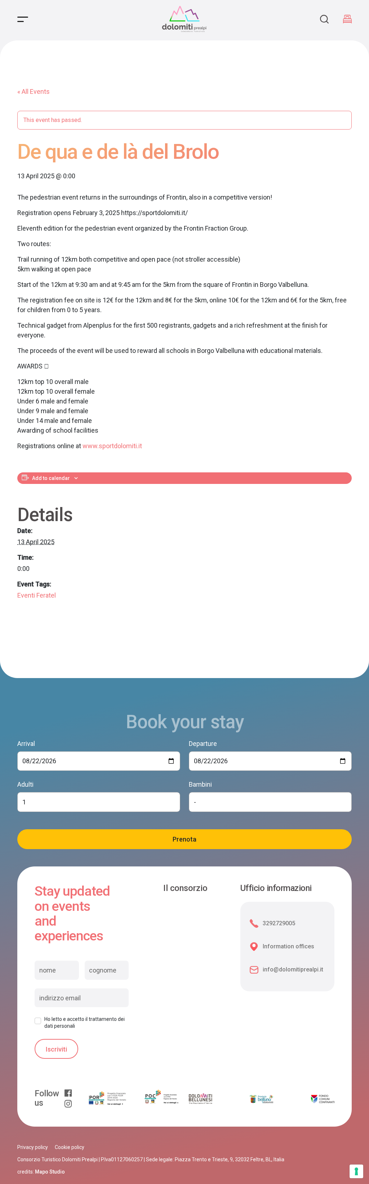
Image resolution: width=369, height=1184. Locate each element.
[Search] (324, 19)
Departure (203, 743)
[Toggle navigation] (22, 19)
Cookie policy (69, 1147)
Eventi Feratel (36, 595)
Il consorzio (185, 888)
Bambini (200, 784)
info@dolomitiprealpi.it (293, 969)
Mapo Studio (50, 1172)
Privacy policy (32, 1147)
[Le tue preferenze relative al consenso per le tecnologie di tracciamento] (356, 1171)
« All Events (33, 91)
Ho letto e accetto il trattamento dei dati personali (84, 1022)
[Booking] (347, 19)
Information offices (288, 946)
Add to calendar (51, 478)
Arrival (26, 743)
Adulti (25, 784)
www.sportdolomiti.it (112, 446)
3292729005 (279, 923)
